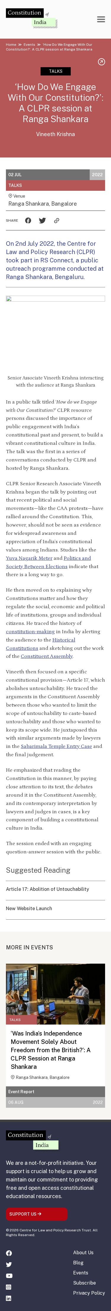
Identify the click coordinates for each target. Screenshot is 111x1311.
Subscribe (84, 1283)
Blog (78, 1263)
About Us (83, 1252)
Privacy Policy (89, 1293)
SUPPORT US (23, 1214)
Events (29, 44)
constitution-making (30, 632)
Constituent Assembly (47, 656)
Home (11, 44)
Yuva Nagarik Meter (29, 558)
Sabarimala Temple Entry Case (56, 746)
